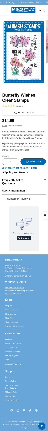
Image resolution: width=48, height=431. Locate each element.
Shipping (4, 125)
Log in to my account (14, 287)
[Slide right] (30, 89)
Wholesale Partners (13, 364)
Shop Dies (9, 318)
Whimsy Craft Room (13, 343)
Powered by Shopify (11, 424)
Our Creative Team (12, 348)
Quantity (5, 156)
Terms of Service (12, 400)
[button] (6, 10)
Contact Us (9, 377)
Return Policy (10, 381)
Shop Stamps (10, 314)
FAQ (7, 360)
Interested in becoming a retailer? (20, 291)
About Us (9, 339)
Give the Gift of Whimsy (14, 326)
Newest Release (11, 310)
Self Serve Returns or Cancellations (14, 386)
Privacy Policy (10, 396)
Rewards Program (12, 352)
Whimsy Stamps (18, 421)
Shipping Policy (11, 392)
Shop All (8, 306)
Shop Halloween (11, 322)
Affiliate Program (12, 356)
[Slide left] (18, 89)
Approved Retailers (13, 294)
